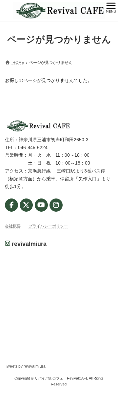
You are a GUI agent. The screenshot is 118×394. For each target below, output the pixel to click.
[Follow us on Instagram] (56, 205)
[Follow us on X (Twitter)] (26, 205)
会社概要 (13, 226)
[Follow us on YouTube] (41, 205)
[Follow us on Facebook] (11, 205)
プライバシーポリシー (48, 226)
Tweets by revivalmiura (25, 366)
